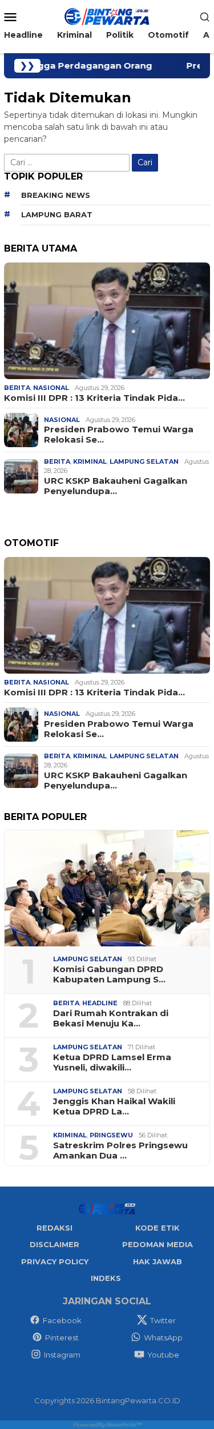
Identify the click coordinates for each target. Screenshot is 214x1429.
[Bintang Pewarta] (106, 16)
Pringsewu (111, 1135)
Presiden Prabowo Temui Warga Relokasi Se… (118, 434)
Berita (17, 388)
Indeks (106, 1278)
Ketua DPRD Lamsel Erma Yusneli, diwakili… (112, 1062)
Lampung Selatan (144, 461)
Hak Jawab (157, 1261)
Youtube (163, 1354)
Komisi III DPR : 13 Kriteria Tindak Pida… (94, 398)
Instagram (62, 1354)
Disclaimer (54, 1244)
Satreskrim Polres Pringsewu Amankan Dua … (120, 1150)
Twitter (163, 1320)
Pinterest (62, 1337)
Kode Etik (157, 1227)
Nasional (51, 388)
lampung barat (56, 214)
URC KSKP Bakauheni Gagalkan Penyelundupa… (115, 486)
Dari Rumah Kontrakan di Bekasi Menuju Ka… (110, 1018)
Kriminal (90, 461)
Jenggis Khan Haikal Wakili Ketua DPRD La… (114, 1106)
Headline (100, 1003)
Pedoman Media (157, 1244)
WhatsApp (163, 1337)
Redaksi (54, 1227)
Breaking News (55, 195)
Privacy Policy (54, 1261)
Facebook (62, 1320)
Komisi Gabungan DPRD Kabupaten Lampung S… (109, 974)
